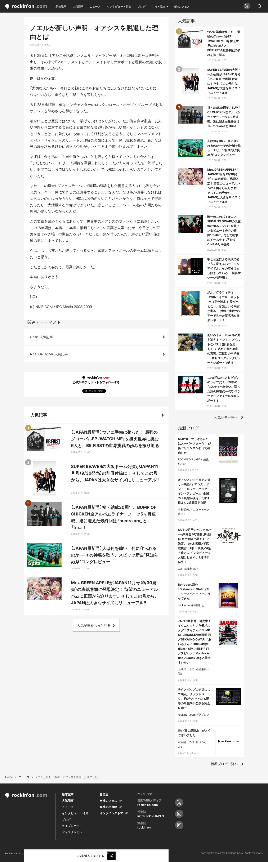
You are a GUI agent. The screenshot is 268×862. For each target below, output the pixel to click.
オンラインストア (111, 813)
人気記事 (78, 6)
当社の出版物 (108, 807)
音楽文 (104, 794)
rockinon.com (26, 7)
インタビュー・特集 (119, 6)
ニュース (95, 6)
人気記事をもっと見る (94, 625)
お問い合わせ (86, 853)
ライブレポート (72, 825)
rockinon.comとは (15, 853)
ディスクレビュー (73, 832)
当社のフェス (181, 6)
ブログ (141, 6)
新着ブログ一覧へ (224, 764)
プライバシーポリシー (60, 853)
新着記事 (60, 6)
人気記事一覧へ (226, 417)
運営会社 (105, 853)
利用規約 (37, 853)
